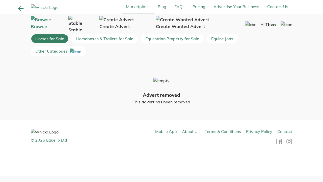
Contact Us (277, 6)
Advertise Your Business (236, 6)
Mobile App (166, 131)
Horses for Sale (49, 38)
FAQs (179, 6)
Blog (162, 6)
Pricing (199, 6)
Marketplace (138, 6)
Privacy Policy (259, 131)
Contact (284, 131)
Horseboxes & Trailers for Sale (104, 38)
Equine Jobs (222, 38)
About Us (191, 131)
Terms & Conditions (223, 131)
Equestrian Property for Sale (172, 38)
